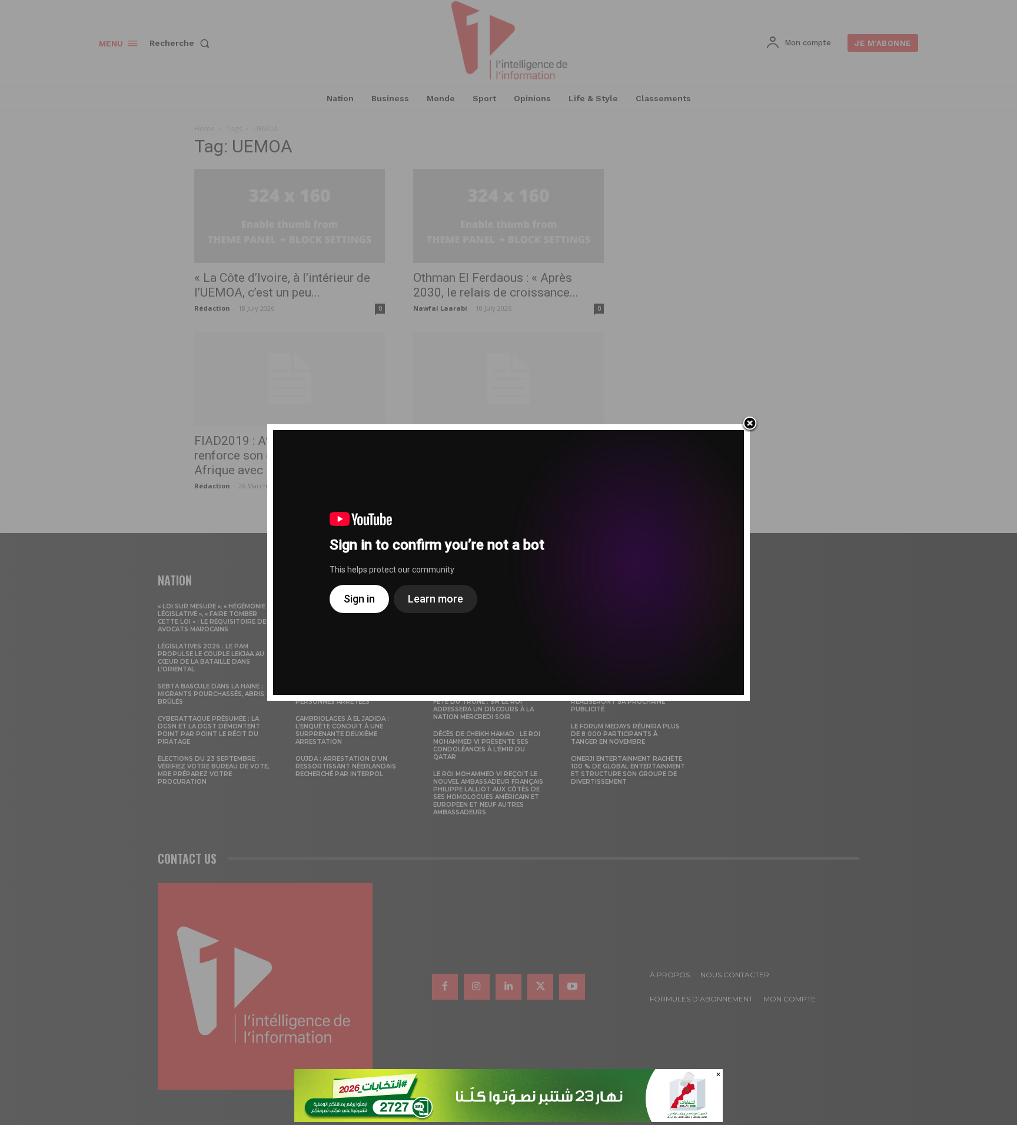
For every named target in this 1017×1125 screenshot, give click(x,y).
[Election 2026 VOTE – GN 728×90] (508, 1119)
